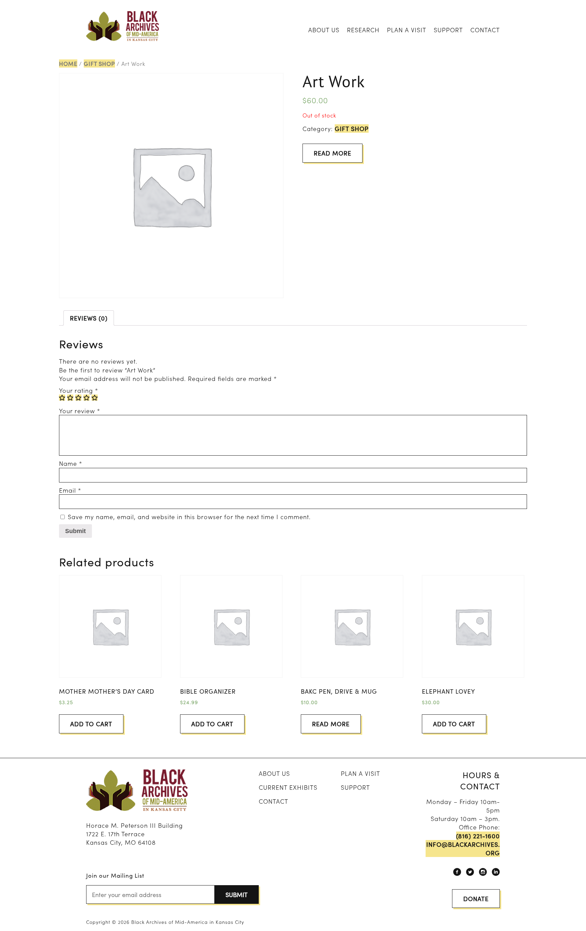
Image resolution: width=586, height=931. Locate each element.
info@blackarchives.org (463, 848)
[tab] (88, 318)
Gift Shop (99, 63)
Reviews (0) (89, 318)
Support (448, 29)
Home (68, 63)
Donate (476, 898)
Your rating (78, 390)
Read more (332, 153)
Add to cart (91, 723)
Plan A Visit (406, 29)
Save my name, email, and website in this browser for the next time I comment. (189, 516)
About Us (323, 29)
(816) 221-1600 (478, 836)
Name (70, 463)
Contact (485, 29)
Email (70, 490)
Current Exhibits (288, 787)
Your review (79, 410)
